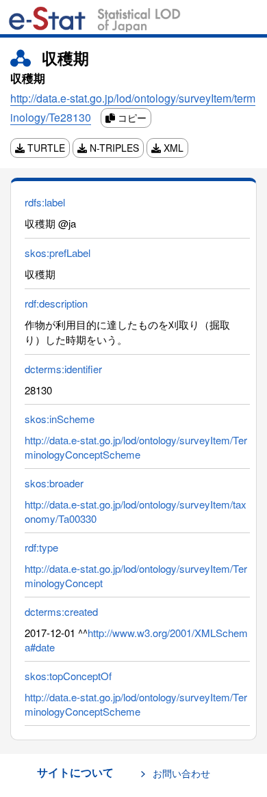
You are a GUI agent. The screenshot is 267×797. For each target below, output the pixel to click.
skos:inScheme (59, 418)
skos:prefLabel (57, 252)
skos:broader (54, 483)
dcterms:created (61, 611)
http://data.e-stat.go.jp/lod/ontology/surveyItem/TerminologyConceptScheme (136, 447)
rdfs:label (45, 202)
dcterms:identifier (63, 369)
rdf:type (41, 547)
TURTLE (45, 147)
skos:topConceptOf (68, 675)
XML (172, 147)
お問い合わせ (181, 773)
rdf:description (56, 303)
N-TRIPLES (113, 147)
